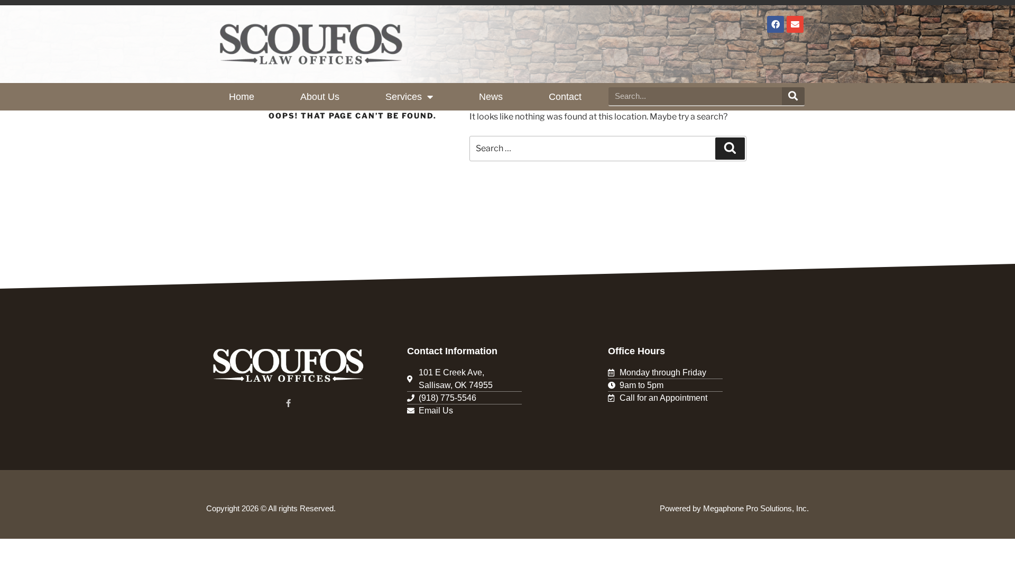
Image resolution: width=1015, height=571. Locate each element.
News (491, 96)
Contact (565, 96)
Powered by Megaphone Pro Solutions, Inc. (734, 508)
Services (403, 96)
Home (241, 96)
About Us (319, 96)
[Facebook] (775, 24)
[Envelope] (795, 24)
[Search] (793, 96)
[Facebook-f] (288, 403)
